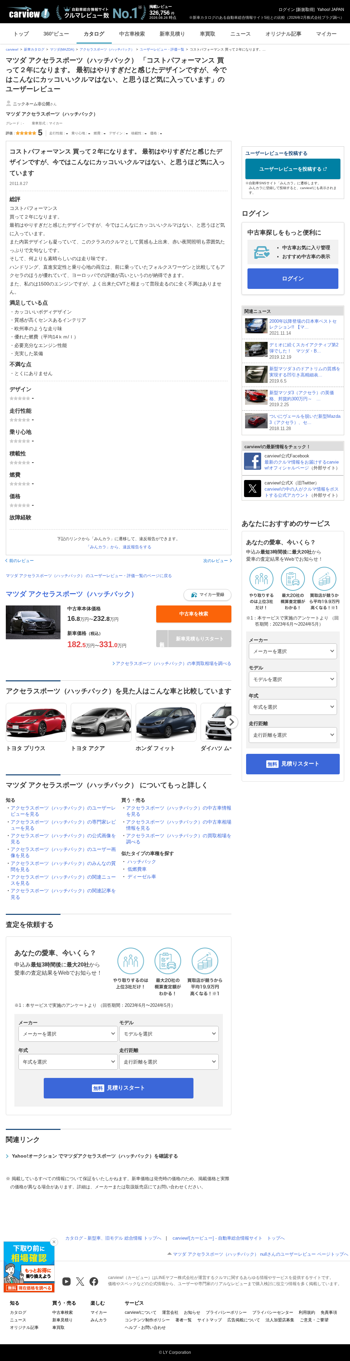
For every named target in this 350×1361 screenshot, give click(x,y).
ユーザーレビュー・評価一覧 (162, 49)
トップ (21, 34)
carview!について (141, 1312)
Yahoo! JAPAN (330, 9)
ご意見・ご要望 (314, 1320)
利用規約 (307, 1312)
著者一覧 (183, 1320)
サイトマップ (209, 1320)
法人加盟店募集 (280, 1320)
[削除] (54, 1242)
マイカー (326, 34)
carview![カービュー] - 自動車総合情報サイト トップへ (229, 1238)
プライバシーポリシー (226, 1312)
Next (231, 722)
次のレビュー (215, 561)
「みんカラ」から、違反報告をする (118, 547)
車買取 (207, 34)
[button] (207, 595)
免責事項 (329, 1312)
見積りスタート (126, 1088)
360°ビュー (56, 34)
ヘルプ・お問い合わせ (145, 1327)
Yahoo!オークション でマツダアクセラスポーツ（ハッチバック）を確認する (95, 1156)
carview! (12, 49)
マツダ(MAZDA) (62, 49)
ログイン (287, 9)
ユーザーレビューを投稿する (290, 169)
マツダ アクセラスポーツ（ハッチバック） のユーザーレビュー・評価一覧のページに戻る (89, 575)
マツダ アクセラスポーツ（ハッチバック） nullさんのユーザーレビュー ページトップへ (260, 1254)
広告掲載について (243, 1320)
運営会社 (170, 1312)
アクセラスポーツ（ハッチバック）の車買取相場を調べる (173, 663)
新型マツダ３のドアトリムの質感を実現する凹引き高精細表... (304, 375)
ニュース (240, 34)
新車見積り (172, 34)
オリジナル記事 (283, 34)
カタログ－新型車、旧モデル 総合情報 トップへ (113, 1238)
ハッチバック (141, 861)
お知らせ (192, 1312)
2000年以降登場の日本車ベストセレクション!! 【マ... (303, 327)
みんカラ (99, 1320)
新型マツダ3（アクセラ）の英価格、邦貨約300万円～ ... (301, 399)
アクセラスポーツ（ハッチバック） (107, 49)
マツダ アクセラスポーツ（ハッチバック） (72, 594)
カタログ (94, 34)
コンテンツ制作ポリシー (147, 1320)
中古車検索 (132, 34)
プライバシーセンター (272, 1312)
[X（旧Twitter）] (80, 1281)
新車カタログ (34, 49)
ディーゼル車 (141, 876)
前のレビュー (21, 561)
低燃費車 (137, 869)
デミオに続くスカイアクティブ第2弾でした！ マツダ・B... (303, 351)
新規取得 (305, 9)
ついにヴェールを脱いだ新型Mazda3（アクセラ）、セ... (304, 422)
